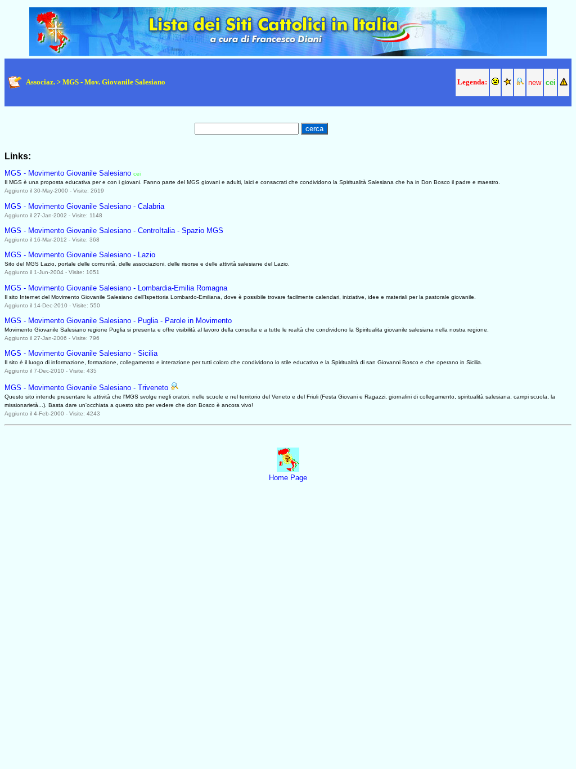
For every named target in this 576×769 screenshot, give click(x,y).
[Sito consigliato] (520, 83)
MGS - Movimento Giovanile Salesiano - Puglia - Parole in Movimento (118, 320)
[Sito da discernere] (564, 83)
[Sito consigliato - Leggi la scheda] (174, 387)
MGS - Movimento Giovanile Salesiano (67, 173)
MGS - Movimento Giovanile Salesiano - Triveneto (86, 387)
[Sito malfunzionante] (495, 82)
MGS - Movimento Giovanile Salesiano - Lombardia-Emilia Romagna (115, 288)
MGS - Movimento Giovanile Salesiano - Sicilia (81, 353)
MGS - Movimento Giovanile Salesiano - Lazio (79, 255)
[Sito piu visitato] (507, 83)
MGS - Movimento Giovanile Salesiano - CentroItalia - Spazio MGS (113, 230)
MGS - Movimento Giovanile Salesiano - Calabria (84, 206)
